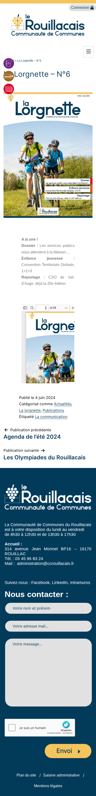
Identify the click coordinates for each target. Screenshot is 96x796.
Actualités (62, 403)
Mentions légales (48, 786)
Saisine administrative (61, 775)
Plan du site (26, 775)
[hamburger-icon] (88, 51)
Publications (53, 410)
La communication (51, 416)
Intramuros (80, 582)
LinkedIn (60, 582)
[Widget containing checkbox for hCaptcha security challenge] (40, 727)
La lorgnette (30, 410)
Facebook (40, 582)
